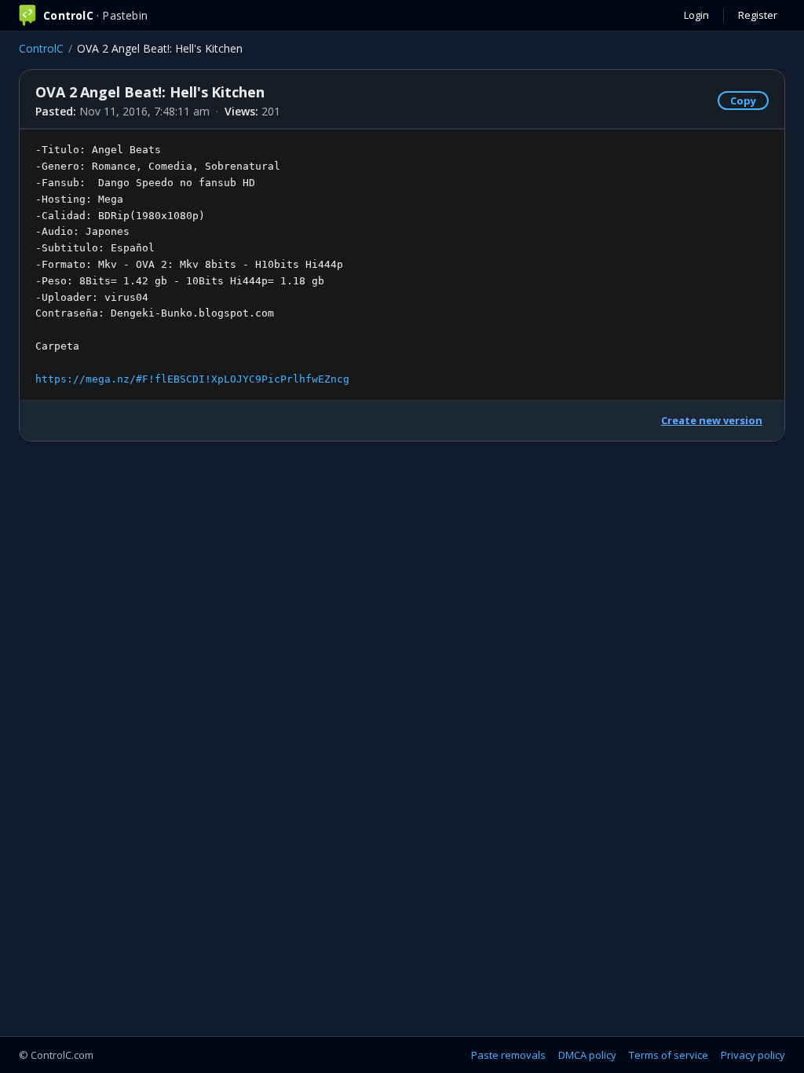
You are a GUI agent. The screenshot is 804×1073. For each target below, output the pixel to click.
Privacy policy (753, 1055)
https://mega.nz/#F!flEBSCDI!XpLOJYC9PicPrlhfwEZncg (192, 379)
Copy (743, 100)
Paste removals (508, 1055)
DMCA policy (587, 1055)
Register (757, 15)
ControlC (41, 48)
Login (696, 15)
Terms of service (668, 1055)
